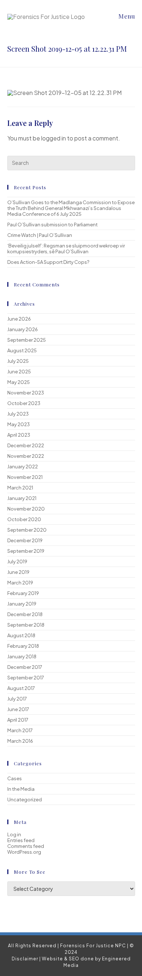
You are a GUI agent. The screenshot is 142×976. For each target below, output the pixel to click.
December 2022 (25, 445)
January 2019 (21, 604)
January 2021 (21, 498)
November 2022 (25, 456)
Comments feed (25, 846)
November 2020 (26, 509)
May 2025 (18, 382)
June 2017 (18, 709)
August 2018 (21, 635)
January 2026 (22, 329)
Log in (14, 834)
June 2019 (18, 572)
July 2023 (18, 414)
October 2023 (23, 403)
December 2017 (24, 667)
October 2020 (24, 519)
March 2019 (20, 583)
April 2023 (18, 435)
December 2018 (25, 614)
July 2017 (17, 699)
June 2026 (19, 319)
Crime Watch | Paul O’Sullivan (39, 235)
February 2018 (23, 646)
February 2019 (23, 593)
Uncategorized (24, 799)
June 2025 (19, 371)
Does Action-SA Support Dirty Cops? (48, 262)
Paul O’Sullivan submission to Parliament (52, 224)
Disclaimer (25, 958)
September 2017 (25, 678)
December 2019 (25, 540)
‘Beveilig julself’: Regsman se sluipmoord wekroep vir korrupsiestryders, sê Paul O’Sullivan (66, 248)
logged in (53, 138)
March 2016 (20, 741)
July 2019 (17, 561)
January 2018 (21, 656)
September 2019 (25, 551)
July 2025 (18, 361)
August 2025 (22, 350)
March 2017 (20, 730)
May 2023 (18, 424)
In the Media (21, 789)
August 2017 (21, 688)
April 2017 (17, 720)
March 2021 (20, 488)
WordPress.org (24, 852)
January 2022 (22, 466)
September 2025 (26, 340)
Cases (14, 778)
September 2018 (25, 625)
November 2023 (25, 393)
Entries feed (21, 840)
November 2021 (25, 477)
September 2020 (27, 530)
